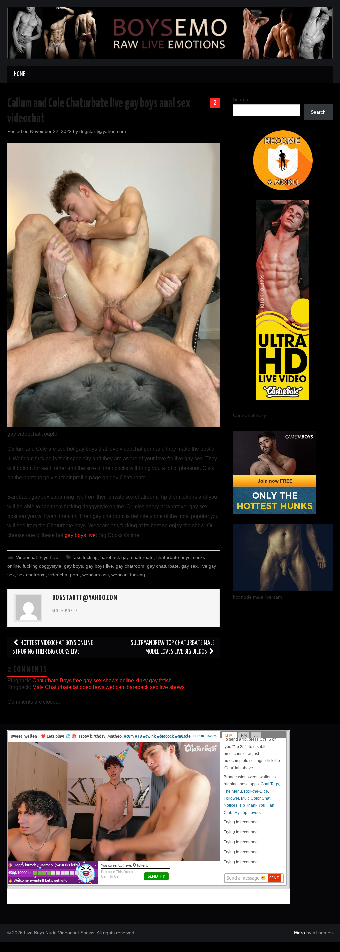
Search (240, 99)
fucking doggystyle (42, 566)
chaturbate (142, 557)
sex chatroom (31, 574)
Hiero (299, 932)
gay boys (73, 566)
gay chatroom (130, 566)
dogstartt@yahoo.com (102, 131)
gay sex (189, 566)
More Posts (65, 611)
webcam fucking (128, 574)
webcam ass (95, 574)
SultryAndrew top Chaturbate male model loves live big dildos (173, 647)
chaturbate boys (173, 557)
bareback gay (114, 557)
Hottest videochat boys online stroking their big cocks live (52, 647)
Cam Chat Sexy (249, 415)
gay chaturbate (163, 566)
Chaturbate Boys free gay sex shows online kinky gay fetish (102, 680)
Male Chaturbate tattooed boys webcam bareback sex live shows (108, 687)
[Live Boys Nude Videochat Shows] (170, 32)
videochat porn (64, 574)
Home (19, 74)
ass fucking (86, 557)
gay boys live (80, 535)
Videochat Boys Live (37, 557)
